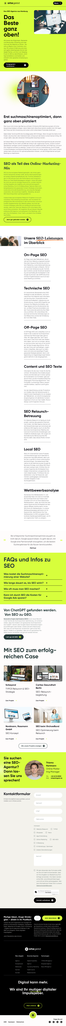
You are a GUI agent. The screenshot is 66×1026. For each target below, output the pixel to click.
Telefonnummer (40, 819)
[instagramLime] (54, 1019)
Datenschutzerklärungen (44, 885)
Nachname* (39, 803)
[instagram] (54, 1022)
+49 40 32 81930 (56, 776)
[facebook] (50, 1022)
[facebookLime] (50, 1019)
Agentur (17, 960)
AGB (5, 1022)
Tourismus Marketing (33, 966)
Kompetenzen (19, 963)
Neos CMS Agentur (46, 966)
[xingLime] (57, 1019)
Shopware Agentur (46, 963)
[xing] (57, 1022)
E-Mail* (38, 811)
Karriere (17, 969)
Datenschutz (20, 1022)
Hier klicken (48, 892)
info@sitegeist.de (56, 778)
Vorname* (38, 795)
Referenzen (18, 966)
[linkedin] (61, 1022)
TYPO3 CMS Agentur (46, 960)
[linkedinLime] (61, 1019)
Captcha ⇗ (55, 894)
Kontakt (17, 972)
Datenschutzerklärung (52, 936)
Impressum (11, 1022)
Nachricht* (39, 856)
